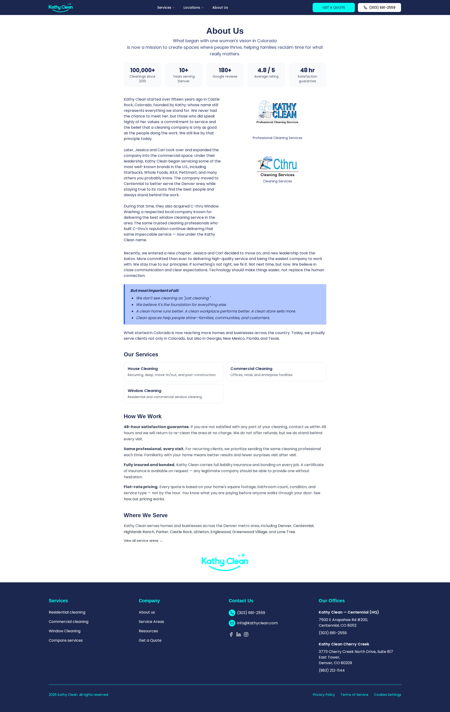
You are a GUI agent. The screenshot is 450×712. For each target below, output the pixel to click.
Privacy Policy (324, 694)
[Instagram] (246, 634)
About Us (220, 7)
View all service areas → (143, 540)
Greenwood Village (249, 532)
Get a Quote (150, 640)
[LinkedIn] (238, 634)
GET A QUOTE (333, 7)
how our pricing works (144, 499)
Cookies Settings (387, 694)
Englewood (220, 532)
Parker (162, 532)
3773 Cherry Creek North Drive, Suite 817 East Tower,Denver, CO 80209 (356, 657)
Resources (148, 631)
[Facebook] (231, 634)
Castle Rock (181, 532)
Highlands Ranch (139, 532)
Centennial (303, 525)
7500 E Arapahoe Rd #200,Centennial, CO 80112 (343, 622)
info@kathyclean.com (257, 623)
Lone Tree (286, 532)
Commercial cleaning (68, 621)
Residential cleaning (67, 612)
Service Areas (151, 621)
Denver (285, 525)
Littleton (201, 532)
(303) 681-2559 (382, 7)
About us (147, 612)
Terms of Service (354, 694)
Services (164, 7)
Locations (192, 7)
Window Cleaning (64, 631)
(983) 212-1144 (332, 670)
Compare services (66, 640)
